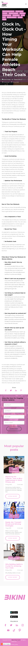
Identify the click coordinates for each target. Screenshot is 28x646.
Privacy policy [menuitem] (14, 644)
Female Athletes (11, 17)
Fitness (5, 13)
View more (12, 496)
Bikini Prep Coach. (16, 640)
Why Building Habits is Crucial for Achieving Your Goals (14, 566)
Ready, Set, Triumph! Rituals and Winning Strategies (13, 524)
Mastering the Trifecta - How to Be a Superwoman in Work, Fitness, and (13, 479)
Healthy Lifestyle (13, 13)
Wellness (22, 13)
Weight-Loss (19, 11)
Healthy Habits (7, 15)
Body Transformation (8, 11)
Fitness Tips (16, 15)
